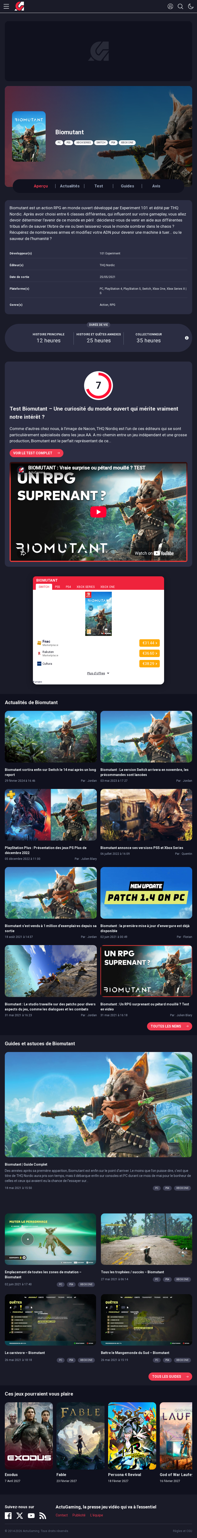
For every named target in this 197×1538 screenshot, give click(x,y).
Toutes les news (166, 1026)
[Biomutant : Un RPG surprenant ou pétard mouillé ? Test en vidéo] (146, 970)
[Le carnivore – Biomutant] (50, 1319)
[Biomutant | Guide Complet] (98, 1104)
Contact (62, 1515)
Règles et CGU (182, 1531)
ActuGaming (19, 6)
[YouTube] (31, 1515)
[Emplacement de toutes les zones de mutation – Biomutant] (50, 1238)
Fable (61, 1474)
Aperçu (41, 186)
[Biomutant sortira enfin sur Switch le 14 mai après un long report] (51, 736)
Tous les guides (166, 1376)
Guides (127, 186)
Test (98, 186)
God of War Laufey (177, 1474)
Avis (156, 186)
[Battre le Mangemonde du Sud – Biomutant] (146, 1319)
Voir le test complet (32, 453)
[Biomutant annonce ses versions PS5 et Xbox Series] (146, 814)
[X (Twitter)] (19, 1515)
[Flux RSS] (42, 1515)
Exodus (11, 1474)
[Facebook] (8, 1515)
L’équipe (96, 1515)
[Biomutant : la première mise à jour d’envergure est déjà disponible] (146, 892)
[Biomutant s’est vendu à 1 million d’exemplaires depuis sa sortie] (51, 892)
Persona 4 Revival (124, 1474)
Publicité (79, 1515)
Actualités (70, 186)
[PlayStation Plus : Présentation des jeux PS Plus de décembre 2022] (51, 814)
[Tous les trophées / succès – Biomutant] (146, 1238)
